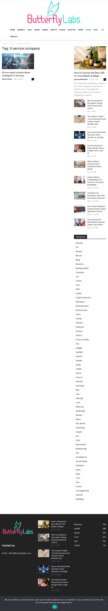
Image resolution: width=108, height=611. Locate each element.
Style (88, 30)
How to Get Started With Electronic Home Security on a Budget (96, 134)
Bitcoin (79, 255)
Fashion (79, 322)
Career (79, 280)
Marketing (80, 411)
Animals (21, 30)
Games (45, 30)
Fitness (79, 335)
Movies (79, 415)
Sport (81, 30)
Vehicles (79, 494)
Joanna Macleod (81, 79)
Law (77, 394)
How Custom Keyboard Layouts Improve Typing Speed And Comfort (96, 208)
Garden (79, 360)
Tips (77, 482)
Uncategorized (82, 490)
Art (77, 247)
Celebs (37, 30)
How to (79, 377)
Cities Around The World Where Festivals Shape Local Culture (96, 222)
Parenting (80, 427)
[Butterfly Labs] (54, 13)
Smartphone (81, 457)
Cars (29, 30)
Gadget (79, 348)
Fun (77, 343)
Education (80, 301)
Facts (78, 314)
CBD (78, 289)
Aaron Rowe (7, 79)
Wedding (80, 499)
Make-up (80, 406)
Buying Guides (82, 268)
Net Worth (80, 423)
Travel (78, 486)
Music (78, 419)
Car (77, 276)
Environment (81, 310)
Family (79, 318)
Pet (77, 436)
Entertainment (82, 306)
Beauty (79, 251)
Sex (77, 452)
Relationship (81, 448)
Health (53, 30)
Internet (79, 381)
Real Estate (81, 444)
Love (78, 402)
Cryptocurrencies (83, 297)
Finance (79, 331)
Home (12, 30)
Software (80, 465)
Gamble (79, 352)
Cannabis (80, 272)
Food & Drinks (82, 339)
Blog (78, 259)
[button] (102, 30)
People (79, 432)
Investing (80, 385)
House (62, 30)
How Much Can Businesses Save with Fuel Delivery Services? (96, 195)
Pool (78, 440)
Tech (95, 30)
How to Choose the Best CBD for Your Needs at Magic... (58, 524)
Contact (14, 36)
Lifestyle (72, 30)
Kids (77, 390)
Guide (78, 364)
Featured (80, 327)
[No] (104, 603)
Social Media (81, 461)
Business (80, 264)
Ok (54, 607)
